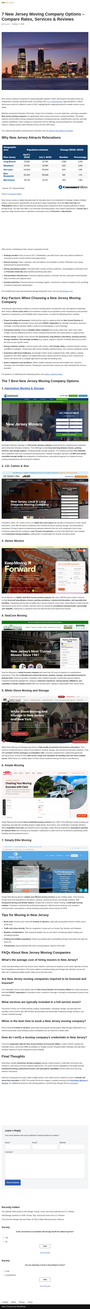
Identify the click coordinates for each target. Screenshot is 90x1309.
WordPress (21, 1307)
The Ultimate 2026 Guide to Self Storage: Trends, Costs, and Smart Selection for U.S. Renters (38, 1212)
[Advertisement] (45, 231)
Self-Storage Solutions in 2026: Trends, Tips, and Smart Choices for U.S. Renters (33, 1215)
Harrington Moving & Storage (24, 388)
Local (7, 1271)
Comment (9, 1152)
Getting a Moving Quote (53, 374)
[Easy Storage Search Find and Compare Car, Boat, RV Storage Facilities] (8, 3)
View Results (45, 1253)
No (6, 1242)
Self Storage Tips (66, 291)
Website (62, 1142)
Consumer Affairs (15, 194)
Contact (5, 1302)
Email (35, 1142)
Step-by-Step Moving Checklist (60, 131)
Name (8, 1142)
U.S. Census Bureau (54, 102)
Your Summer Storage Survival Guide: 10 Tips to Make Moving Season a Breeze (33, 1219)
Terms (30, 1302)
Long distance (10, 1275)
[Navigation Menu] (85, 2)
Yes (6, 1238)
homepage (73, 1083)
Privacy (22, 1302)
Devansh (7, 24)
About (13, 1302)
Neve (4, 1307)
